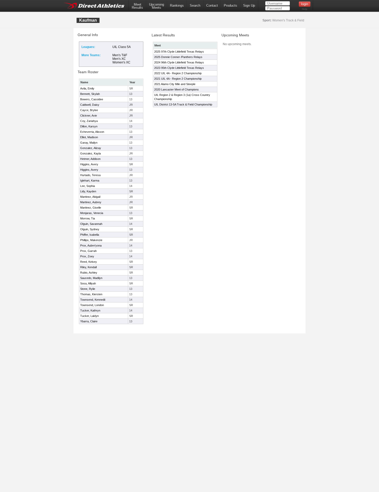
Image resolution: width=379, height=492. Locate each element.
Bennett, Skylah (90, 93)
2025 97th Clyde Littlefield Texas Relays (179, 51)
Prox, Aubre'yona (91, 245)
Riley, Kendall (88, 267)
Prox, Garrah (88, 250)
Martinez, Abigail (90, 196)
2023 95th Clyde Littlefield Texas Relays (179, 67)
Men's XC (119, 59)
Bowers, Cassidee (91, 99)
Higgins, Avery (89, 164)
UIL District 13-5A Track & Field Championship (183, 104)
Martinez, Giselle (90, 207)
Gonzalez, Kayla (90, 153)
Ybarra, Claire (88, 321)
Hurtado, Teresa (90, 175)
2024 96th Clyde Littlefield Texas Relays (179, 62)
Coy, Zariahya (89, 120)
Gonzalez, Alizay (90, 148)
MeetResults (137, 6)
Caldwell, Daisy (89, 104)
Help (304, 9)
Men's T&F (119, 55)
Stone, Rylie (87, 288)
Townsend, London (92, 305)
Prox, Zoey (87, 256)
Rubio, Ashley (88, 272)
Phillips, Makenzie (91, 240)
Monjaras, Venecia (91, 213)
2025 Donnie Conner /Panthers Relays (178, 57)
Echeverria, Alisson (92, 131)
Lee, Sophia (87, 185)
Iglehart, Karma (89, 180)
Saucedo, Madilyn (91, 278)
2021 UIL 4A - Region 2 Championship (178, 78)
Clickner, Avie (88, 115)
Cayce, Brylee (89, 110)
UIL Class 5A (121, 47)
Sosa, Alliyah (88, 283)
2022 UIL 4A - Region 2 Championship (178, 73)
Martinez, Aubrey (90, 202)
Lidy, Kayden (88, 191)
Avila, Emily (87, 88)
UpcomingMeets (156, 6)
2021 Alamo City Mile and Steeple (174, 84)
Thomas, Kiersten (91, 294)
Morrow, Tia (87, 218)
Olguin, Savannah (91, 223)
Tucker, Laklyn (89, 315)
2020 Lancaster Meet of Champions (176, 89)
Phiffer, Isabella (89, 234)
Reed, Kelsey (88, 261)
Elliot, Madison (89, 137)
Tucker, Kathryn (90, 310)
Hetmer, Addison (90, 158)
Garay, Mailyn (88, 142)
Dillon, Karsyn (88, 126)
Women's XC (121, 62)
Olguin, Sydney (89, 229)
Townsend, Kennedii (92, 299)
